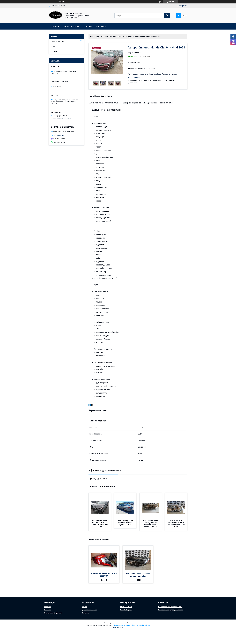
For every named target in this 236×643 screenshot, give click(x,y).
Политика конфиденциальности (170, 610)
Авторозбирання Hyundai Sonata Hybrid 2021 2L (125, 522)
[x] (92, 405)
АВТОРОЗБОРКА (117, 36)
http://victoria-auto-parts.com (63, 131)
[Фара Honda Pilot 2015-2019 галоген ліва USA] (138, 558)
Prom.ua (130, 623)
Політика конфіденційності (141, 625)
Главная (55, 26)
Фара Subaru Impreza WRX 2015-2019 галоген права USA (176, 523)
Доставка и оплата (89, 610)
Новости (47, 610)
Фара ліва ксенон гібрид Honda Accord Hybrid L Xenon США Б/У (151, 523)
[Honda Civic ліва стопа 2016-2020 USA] (104, 558)
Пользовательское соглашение (170, 607)
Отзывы (54, 51)
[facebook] (89, 405)
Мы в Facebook (126, 607)
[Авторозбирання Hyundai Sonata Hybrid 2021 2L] (125, 505)
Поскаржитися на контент (122, 625)
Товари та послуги (100, 36)
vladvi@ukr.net (58, 135)
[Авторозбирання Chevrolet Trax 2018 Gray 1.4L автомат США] (100, 505)
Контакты (101, 26)
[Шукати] (167, 15)
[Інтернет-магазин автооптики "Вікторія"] (56, 20)
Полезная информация (53, 613)
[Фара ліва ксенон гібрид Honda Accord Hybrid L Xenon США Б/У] (151, 505)
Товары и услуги (71, 26)
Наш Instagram (126, 610)
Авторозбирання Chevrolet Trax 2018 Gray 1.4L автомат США (100, 523)
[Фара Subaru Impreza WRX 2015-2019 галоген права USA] (176, 505)
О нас (89, 26)
